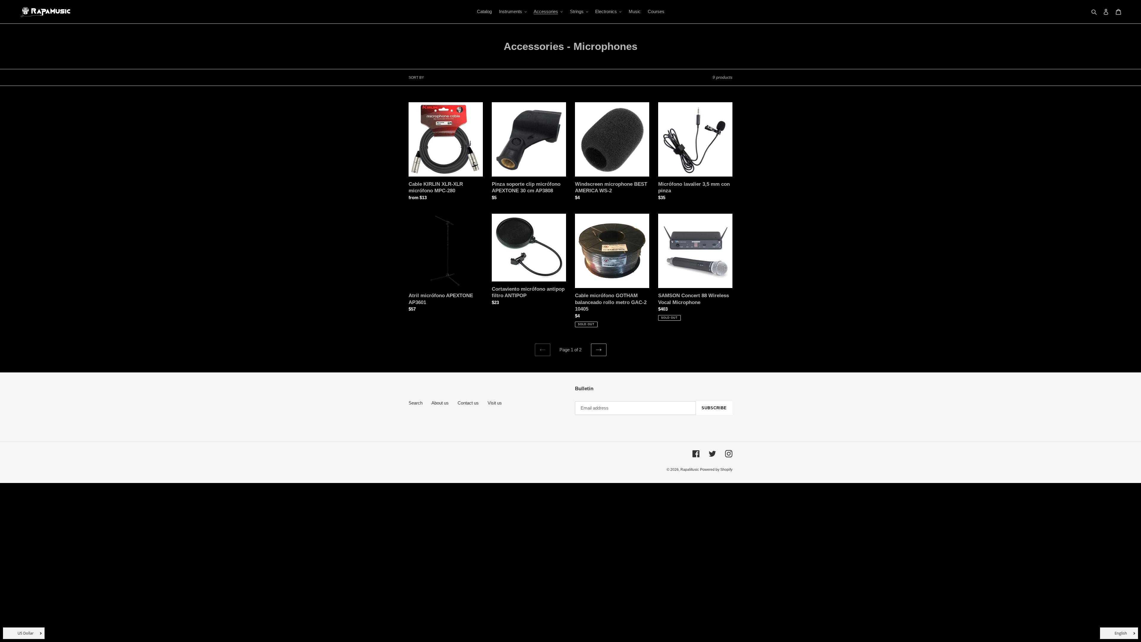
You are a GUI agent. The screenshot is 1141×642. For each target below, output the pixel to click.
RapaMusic (689, 470)
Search (416, 402)
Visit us (495, 402)
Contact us (468, 402)
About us (440, 402)
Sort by (416, 77)
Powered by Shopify (716, 470)
